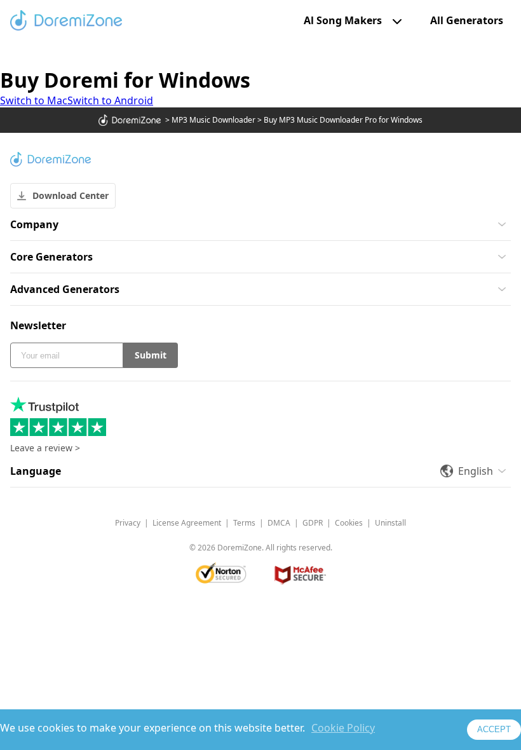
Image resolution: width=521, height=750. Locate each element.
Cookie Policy (343, 728)
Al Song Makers (343, 20)
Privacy (127, 522)
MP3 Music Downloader (213, 119)
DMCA (278, 522)
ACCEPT (494, 729)
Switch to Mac (33, 100)
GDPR (312, 522)
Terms (244, 522)
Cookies (349, 522)
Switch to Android (110, 100)
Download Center (70, 195)
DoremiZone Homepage (66, 20)
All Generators (466, 20)
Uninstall (390, 522)
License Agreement (186, 522)
